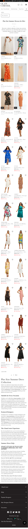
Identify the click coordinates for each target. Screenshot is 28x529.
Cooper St (16, 194)
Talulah (2, 306)
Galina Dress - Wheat (18, 84)
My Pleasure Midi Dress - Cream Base (20, 280)
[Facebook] (8, 512)
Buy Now (21, 9)
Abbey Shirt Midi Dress (19, 364)
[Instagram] (11, 512)
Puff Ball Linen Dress (18, 58)
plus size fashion (11, 416)
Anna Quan (16, 83)
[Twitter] (14, 512)
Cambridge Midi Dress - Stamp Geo (7, 364)
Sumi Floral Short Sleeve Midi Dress (7, 112)
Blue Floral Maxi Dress (5, 167)
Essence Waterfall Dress (6, 280)
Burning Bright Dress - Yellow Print (20, 251)
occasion (15, 390)
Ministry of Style (4, 278)
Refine (14, 525)
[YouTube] (16, 512)
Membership (14, 9)
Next (16, 375)
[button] (26, 5)
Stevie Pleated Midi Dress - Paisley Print (7, 336)
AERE (15, 56)
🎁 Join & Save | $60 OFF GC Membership (14, 1)
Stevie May (16, 278)
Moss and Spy (16, 306)
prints (18, 389)
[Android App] (17, 519)
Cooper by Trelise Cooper (19, 250)
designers (6, 422)
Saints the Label (4, 194)
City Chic (3, 166)
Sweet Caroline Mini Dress (19, 336)
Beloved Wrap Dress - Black (19, 139)
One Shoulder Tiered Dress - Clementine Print (7, 86)
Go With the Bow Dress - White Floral (7, 223)
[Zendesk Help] (24, 523)
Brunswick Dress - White (6, 195)
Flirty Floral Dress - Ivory (19, 167)
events (10, 405)
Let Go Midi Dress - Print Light (20, 195)
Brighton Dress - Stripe (5, 251)
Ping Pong (3, 111)
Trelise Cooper (4, 222)
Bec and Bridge (17, 111)
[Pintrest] (19, 512)
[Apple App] (10, 519)
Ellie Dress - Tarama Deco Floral (7, 139)
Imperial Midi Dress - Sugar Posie (7, 308)
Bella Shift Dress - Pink (19, 308)
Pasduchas (16, 222)
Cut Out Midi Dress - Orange (20, 112)
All (26, 9)
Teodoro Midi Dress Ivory (6, 58)
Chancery (3, 56)
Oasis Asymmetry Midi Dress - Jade (20, 223)
